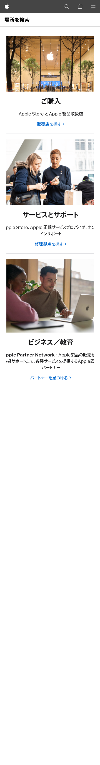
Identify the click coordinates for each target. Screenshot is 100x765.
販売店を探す (49, 124)
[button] (66, 6)
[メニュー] (93, 6)
